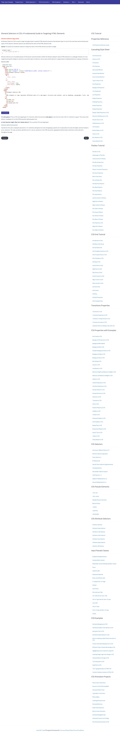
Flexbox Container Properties (100, 169)
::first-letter (95, 496)
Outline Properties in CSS (99, 383)
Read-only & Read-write (98, 578)
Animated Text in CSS (98, 631)
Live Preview (5, 113)
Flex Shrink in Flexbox (97, 216)
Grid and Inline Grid (97, 248)
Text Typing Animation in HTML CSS (101, 669)
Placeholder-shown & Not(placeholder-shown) (104, 564)
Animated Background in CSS (100, 624)
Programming (19, 2)
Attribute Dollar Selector (98, 542)
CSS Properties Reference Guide (100, 45)
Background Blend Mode (98, 343)
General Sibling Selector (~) (99, 482)
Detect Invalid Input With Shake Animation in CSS (104, 639)
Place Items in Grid (97, 272)
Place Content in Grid (97, 283)
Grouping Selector (97, 468)
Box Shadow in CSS (97, 137)
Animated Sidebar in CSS (98, 418)
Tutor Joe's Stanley (7, 2)
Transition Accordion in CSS (99, 322)
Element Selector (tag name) (100, 454)
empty (94, 614)
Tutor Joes (62, 730)
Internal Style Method (98, 73)
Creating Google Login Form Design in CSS (103, 654)
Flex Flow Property (97, 191)
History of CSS (96, 59)
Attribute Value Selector (98, 528)
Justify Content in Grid (98, 276)
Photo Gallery (95, 697)
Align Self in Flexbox (97, 226)
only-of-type (95, 606)
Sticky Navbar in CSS (97, 440)
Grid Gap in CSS (96, 262)
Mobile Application (31, 2)
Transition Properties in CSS (99, 315)
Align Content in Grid (97, 280)
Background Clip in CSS (98, 347)
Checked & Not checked (98, 560)
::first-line (95, 493)
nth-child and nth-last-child (99, 596)
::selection (95, 511)
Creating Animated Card (98, 701)
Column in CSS (96, 365)
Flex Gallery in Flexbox (98, 230)
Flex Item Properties (97, 173)
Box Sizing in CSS (96, 361)
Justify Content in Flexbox (99, 198)
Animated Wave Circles (98, 690)
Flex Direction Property (98, 184)
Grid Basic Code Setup (98, 244)
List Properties (96, 95)
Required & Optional (97, 574)
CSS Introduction (96, 56)
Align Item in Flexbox (97, 201)
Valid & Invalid (96, 571)
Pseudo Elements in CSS (98, 393)
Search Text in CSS (97, 432)
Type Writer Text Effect (98, 693)
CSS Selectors (96, 66)
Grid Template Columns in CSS (100, 251)
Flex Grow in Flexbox (97, 212)
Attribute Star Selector (98, 539)
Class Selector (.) (96, 457)
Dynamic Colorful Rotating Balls (100, 686)
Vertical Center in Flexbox (99, 159)
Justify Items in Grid (97, 265)
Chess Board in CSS (97, 141)
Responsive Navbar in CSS (99, 429)
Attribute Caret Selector (98, 535)
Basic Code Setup (97, 176)
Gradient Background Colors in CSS (101, 351)
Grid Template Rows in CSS (99, 255)
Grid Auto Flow (96, 287)
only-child (94, 603)
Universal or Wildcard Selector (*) (100, 450)
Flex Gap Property (97, 194)
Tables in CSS (96, 436)
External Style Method (98, 77)
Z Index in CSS (96, 415)
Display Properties (97, 109)
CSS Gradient (95, 127)
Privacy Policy (69, 730)
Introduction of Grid (97, 240)
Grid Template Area (97, 301)
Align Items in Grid (97, 269)
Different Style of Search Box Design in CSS (103, 647)
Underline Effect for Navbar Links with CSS (103, 326)
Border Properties (97, 105)
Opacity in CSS (96, 379)
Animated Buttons (97, 704)
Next (86, 138)
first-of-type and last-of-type (100, 610)
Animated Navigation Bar (99, 715)
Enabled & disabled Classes (99, 557)
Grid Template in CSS (98, 258)
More (73, 2)
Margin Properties (97, 98)
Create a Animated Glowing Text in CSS (102, 644)
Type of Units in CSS (97, 80)
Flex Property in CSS (97, 223)
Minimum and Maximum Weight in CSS (102, 375)
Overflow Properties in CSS (99, 386)
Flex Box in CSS (96, 152)
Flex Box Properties (97, 166)
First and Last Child (97, 592)
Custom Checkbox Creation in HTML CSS (102, 672)
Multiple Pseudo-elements (99, 500)
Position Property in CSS (98, 408)
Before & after (96, 503)
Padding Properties (97, 102)
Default (94, 585)
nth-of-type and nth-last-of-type (101, 599)
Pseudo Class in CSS (97, 120)
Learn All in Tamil (40, 730)
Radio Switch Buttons (98, 708)
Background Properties (98, 88)
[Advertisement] (60, 17)
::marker (94, 507)
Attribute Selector (97, 525)
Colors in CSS (95, 134)
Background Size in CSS (98, 358)
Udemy (88, 2)
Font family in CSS (97, 336)
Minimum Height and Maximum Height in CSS (104, 372)
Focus (94, 567)
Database (66, 2)
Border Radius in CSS (97, 130)
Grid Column (95, 290)
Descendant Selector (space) (100, 472)
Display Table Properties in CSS (100, 112)
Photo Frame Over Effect (99, 683)
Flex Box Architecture (98, 162)
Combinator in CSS (97, 368)
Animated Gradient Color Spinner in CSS (102, 628)
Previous (4, 138)
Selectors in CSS (96, 397)
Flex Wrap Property (97, 187)
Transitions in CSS (97, 312)
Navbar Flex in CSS (97, 425)
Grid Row (94, 294)
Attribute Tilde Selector (98, 532)
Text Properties (96, 91)
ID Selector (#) (96, 461)
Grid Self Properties (97, 297)
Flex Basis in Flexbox (97, 219)
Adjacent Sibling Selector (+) (99, 479)
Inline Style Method (97, 70)
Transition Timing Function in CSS (101, 319)
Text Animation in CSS (98, 661)
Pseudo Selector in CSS (98, 390)
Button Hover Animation (98, 711)
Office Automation (44, 2)
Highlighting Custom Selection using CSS (102, 651)
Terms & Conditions (78, 730)
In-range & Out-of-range (98, 581)
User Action (95, 589)
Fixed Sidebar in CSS (97, 422)
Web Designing (56, 2)
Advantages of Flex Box (98, 155)
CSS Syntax (95, 63)
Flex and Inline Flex (97, 180)
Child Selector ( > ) (97, 475)
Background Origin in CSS (98, 354)
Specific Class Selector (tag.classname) (102, 464)
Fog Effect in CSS (96, 665)
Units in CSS (95, 404)
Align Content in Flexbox (98, 205)
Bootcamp (81, 2)
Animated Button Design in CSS (100, 658)
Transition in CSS (96, 400)
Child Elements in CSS (98, 123)
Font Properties (96, 84)
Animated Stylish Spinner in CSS (100, 635)
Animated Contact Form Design (100, 718)
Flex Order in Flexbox (97, 208)
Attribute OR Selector (98, 546)
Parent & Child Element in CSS (100, 116)
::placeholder (95, 514)
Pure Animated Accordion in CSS (100, 722)
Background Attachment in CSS (100, 340)
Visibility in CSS (96, 411)
